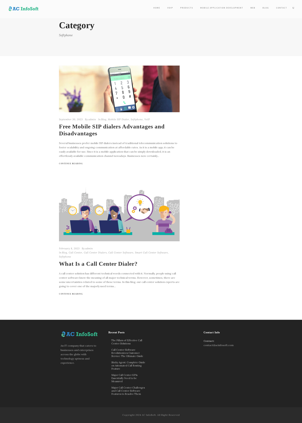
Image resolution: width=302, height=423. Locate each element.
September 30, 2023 (71, 119)
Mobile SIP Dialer (118, 119)
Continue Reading (71, 163)
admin (92, 119)
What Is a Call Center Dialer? (98, 264)
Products (186, 7)
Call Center (75, 252)
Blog (266, 7)
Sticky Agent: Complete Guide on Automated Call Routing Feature (128, 365)
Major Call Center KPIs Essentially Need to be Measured (124, 378)
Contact (281, 7)
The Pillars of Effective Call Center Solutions (126, 342)
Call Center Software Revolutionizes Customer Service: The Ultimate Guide (127, 353)
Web (252, 7)
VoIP (170, 7)
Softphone (137, 119)
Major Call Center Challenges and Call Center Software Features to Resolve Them (128, 390)
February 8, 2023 (69, 248)
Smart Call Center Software (151, 252)
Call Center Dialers (95, 252)
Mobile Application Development (221, 7)
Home (156, 7)
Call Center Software (120, 252)
